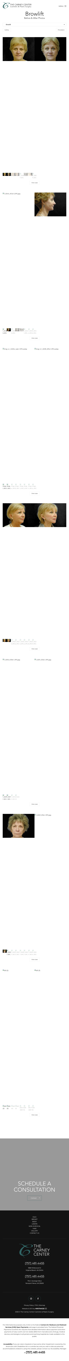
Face (34, 1217)
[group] (7, 175)
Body (34, 1221)
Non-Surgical (34, 1226)
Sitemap (42, 1305)
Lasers (34, 1224)
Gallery (34, 1231)
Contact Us (34, 1233)
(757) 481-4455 (34, 1263)
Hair (34, 1228)
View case (34, 183)
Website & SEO (27, 1308)
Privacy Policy (29, 1305)
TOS (36, 1305)
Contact (34, 1198)
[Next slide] (62, 104)
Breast (34, 1219)
